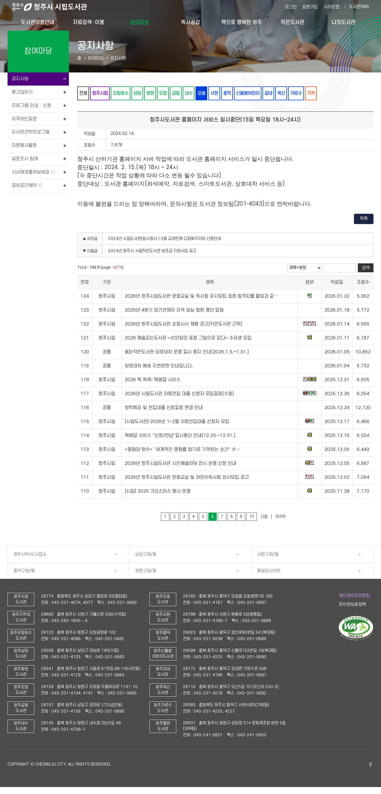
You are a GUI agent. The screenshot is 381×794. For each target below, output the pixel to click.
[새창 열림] (356, 639)
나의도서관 (343, 22)
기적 (311, 93)
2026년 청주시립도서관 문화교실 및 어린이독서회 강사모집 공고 (187, 477)
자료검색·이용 (88, 22)
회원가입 (310, 6)
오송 (201, 93)
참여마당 (139, 22)
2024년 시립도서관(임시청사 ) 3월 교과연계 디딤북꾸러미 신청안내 (164, 238)
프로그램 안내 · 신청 (31, 105)
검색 (366, 267)
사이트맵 (331, 6)
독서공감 (190, 22)
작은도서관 (292, 22)
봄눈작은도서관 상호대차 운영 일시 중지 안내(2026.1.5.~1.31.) (187, 351)
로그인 (291, 6)
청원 (150, 93)
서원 (214, 93)
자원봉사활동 (24, 145)
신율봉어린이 (247, 93)
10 (251, 516)
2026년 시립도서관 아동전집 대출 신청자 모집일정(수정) (179, 393)
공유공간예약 (25, 185)
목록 (364, 218)
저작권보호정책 (352, 604)
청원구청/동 (145, 570)
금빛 (176, 93)
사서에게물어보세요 (31, 172)
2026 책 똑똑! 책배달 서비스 (152, 379)
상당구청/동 (145, 554)
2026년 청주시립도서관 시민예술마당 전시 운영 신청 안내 (180, 463)
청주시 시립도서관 (54, 7)
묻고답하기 (22, 92)
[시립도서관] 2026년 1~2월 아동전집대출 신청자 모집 (177, 421)
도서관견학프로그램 (30, 132)
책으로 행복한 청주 (241, 22)
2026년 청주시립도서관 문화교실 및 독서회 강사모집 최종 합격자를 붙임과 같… (201, 296)
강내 (268, 93)
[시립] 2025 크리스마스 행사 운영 (158, 491)
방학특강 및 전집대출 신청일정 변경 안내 (164, 407)
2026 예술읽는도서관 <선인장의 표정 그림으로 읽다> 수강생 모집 (188, 338)
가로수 (296, 93)
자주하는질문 (24, 119)
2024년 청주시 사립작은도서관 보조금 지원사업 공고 (152, 251)
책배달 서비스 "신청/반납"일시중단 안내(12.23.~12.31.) (180, 435)
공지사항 (20, 78)
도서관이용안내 (37, 22)
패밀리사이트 (269, 570)
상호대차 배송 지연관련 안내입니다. (159, 365)
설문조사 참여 (25, 158)
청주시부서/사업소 (30, 554)
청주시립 (100, 93)
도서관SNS (359, 6)
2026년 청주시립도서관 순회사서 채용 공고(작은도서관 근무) (183, 324)
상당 (137, 93)
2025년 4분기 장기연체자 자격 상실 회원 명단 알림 (174, 310)
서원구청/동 (268, 554)
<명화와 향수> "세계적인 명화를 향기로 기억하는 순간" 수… (182, 449)
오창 (163, 93)
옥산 (281, 93)
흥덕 (227, 93)
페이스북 (370, 764)
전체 (83, 93)
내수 (188, 93)
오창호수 (120, 93)
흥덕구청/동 (24, 570)
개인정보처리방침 (354, 595)
